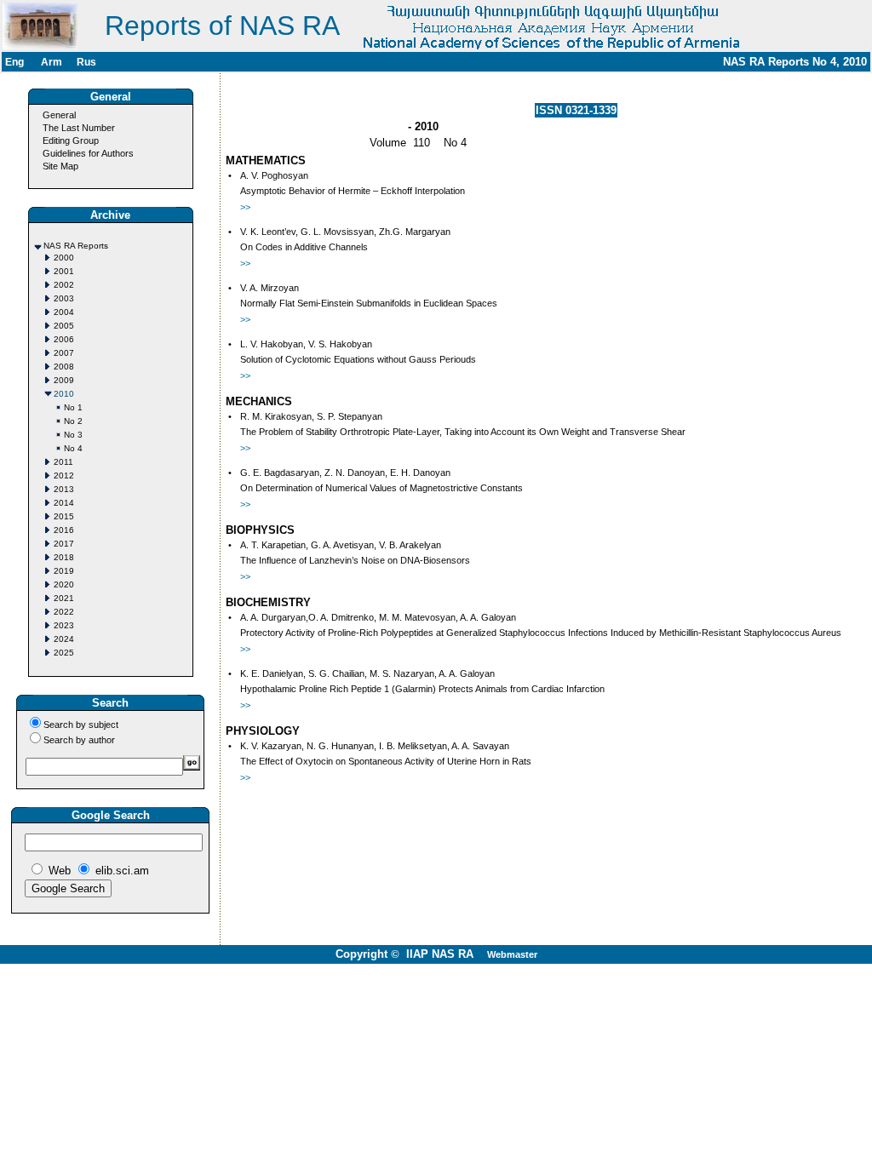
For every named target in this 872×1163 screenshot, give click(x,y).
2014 (64, 502)
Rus (86, 62)
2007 (64, 353)
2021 (64, 598)
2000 (64, 257)
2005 (64, 325)
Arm (51, 62)
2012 (64, 475)
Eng (14, 62)
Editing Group (71, 140)
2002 (64, 284)
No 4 (73, 448)
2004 (64, 312)
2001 (64, 271)
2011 (63, 462)
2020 (64, 584)
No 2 (73, 421)
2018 (64, 557)
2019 (64, 571)
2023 (64, 625)
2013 (64, 489)
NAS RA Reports (75, 245)
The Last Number (79, 128)
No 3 (73, 434)
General (59, 115)
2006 (64, 339)
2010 (64, 393)
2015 (64, 516)
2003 (64, 298)
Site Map (60, 166)
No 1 (73, 407)
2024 (64, 639)
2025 (64, 652)
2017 (64, 543)
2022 (64, 611)
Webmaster (512, 954)
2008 (64, 366)
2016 (64, 530)
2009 (64, 380)
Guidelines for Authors (88, 153)
